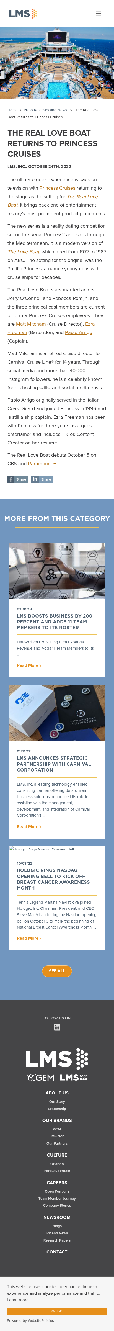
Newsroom (57, 1217)
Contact (57, 1252)
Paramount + (42, 463)
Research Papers (57, 1240)
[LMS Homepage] (57, 1059)
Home (12, 110)
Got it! (57, 1311)
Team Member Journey (57, 1199)
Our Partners (57, 1143)
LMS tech (57, 1136)
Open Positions (57, 1191)
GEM (57, 1129)
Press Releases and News (45, 110)
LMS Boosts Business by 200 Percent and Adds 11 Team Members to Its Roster (54, 621)
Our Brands (57, 1120)
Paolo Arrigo (78, 332)
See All (57, 971)
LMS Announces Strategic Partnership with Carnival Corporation (54, 764)
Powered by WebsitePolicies (30, 1321)
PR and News (57, 1233)
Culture (57, 1155)
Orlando (57, 1164)
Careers (57, 1183)
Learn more (18, 1300)
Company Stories (57, 1205)
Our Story (57, 1102)
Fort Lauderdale (57, 1171)
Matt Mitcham (31, 324)
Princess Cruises (57, 188)
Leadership (57, 1109)
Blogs (57, 1226)
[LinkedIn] (57, 1027)
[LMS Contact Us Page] (73, 1077)
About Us (57, 1093)
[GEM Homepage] (40, 1077)
